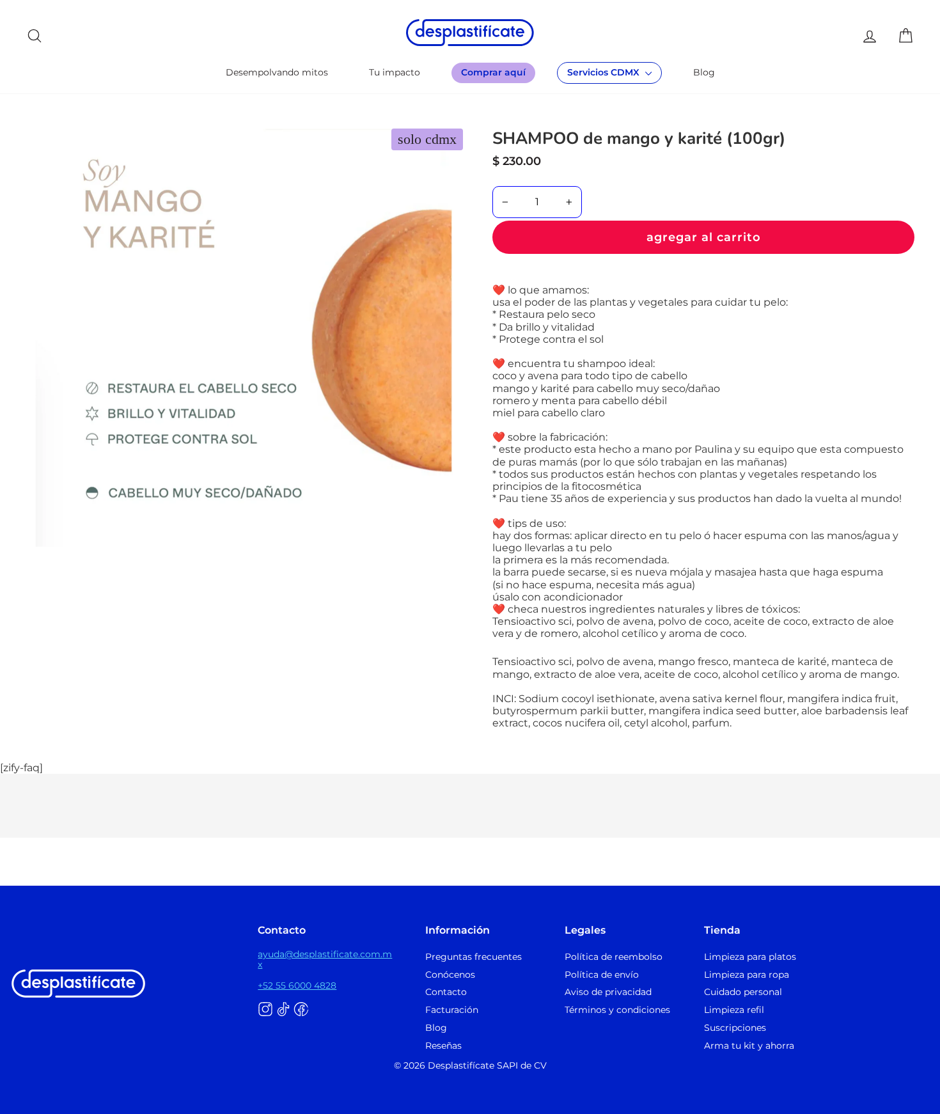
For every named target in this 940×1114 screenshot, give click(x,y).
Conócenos (450, 974)
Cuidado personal (743, 992)
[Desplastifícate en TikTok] (283, 1010)
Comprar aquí (493, 72)
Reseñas (443, 1045)
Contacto (446, 992)
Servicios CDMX (604, 72)
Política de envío (602, 974)
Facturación (451, 1010)
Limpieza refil (734, 1010)
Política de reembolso (613, 957)
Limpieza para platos (750, 957)
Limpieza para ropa (746, 974)
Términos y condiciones (617, 1010)
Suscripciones (735, 1028)
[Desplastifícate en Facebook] (301, 1010)
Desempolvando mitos (277, 72)
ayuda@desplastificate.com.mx (325, 959)
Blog (704, 72)
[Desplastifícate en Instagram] (265, 1010)
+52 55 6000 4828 (297, 985)
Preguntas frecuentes (473, 957)
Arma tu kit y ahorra (749, 1045)
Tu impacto (394, 72)
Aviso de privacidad (608, 992)
